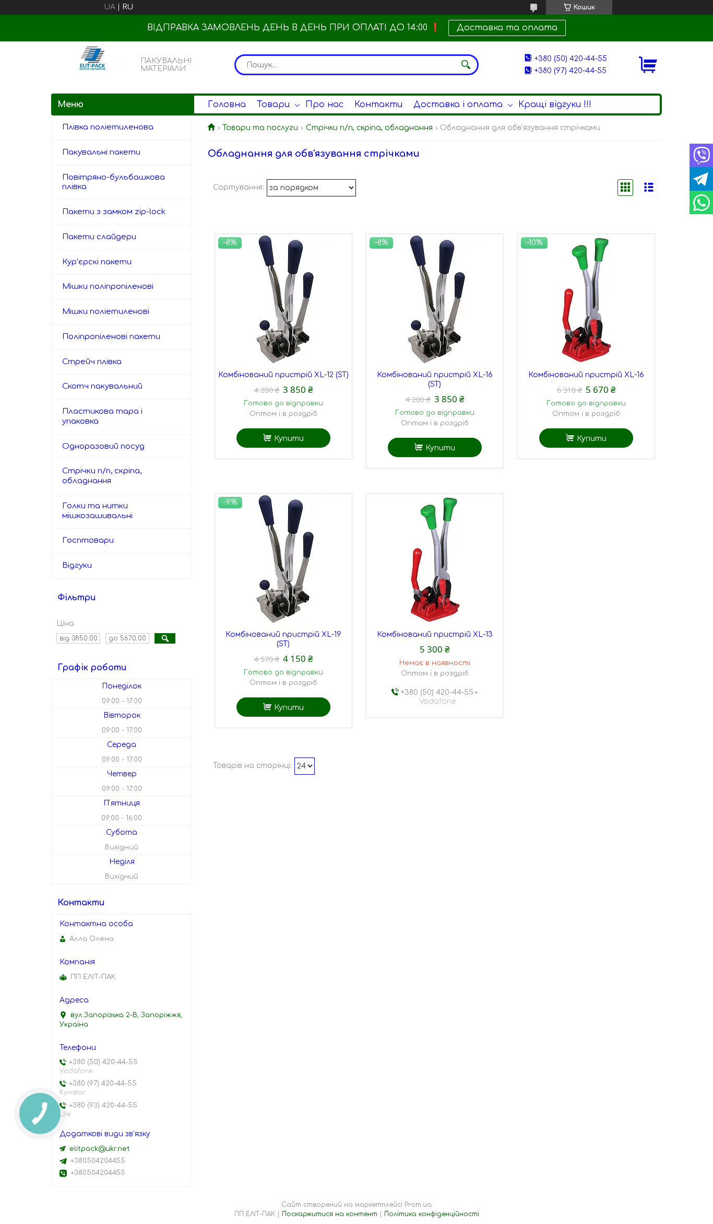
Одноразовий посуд (103, 446)
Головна (227, 104)
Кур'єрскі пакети (97, 262)
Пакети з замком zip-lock (113, 211)
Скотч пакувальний (102, 386)
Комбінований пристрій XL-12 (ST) (283, 375)
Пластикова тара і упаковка (102, 416)
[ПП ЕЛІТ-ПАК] (93, 64)
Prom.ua (418, 1204)
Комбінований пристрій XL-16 (586, 375)
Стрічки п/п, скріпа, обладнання (369, 128)
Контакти (378, 104)
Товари (273, 104)
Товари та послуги (260, 128)
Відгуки (77, 565)
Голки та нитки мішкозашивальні (97, 511)
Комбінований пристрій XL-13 (435, 634)
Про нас (324, 104)
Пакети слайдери (99, 236)
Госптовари (88, 540)
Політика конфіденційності (431, 1214)
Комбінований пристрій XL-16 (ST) (435, 379)
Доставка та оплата (507, 27)
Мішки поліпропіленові (107, 286)
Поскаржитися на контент (329, 1214)
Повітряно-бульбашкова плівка (113, 182)
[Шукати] (465, 64)
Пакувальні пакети (101, 152)
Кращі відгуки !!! (554, 104)
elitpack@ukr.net (99, 1148)
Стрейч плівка (92, 361)
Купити (289, 438)
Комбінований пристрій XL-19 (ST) (283, 639)
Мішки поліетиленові (105, 311)
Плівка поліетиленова (107, 127)
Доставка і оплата (458, 104)
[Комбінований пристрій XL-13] (435, 559)
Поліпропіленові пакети (111, 336)
